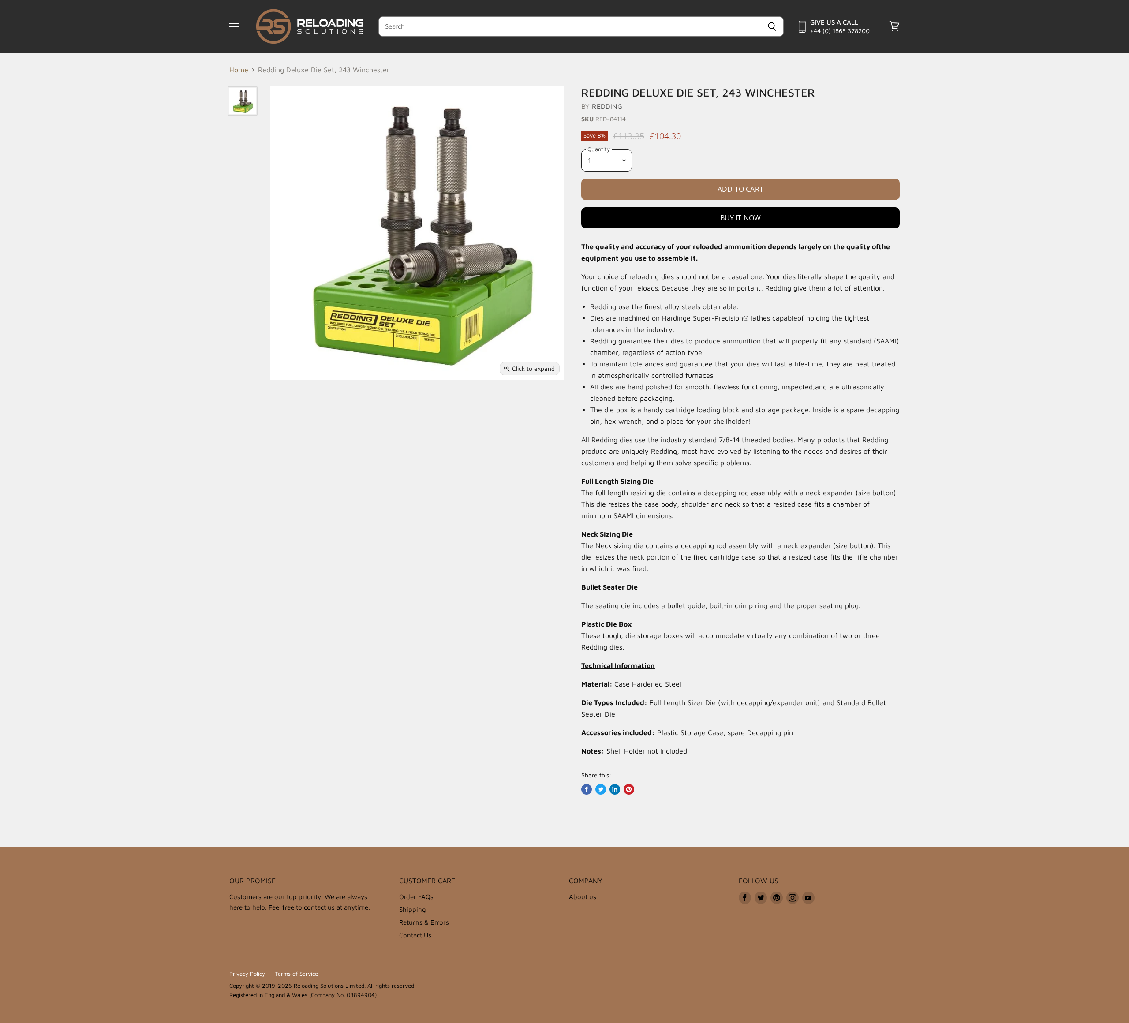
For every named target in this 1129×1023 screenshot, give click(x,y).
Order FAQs (416, 896)
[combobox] (569, 26)
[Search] (772, 26)
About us (582, 896)
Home (238, 70)
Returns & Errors (424, 922)
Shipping (412, 909)
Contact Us (415, 935)
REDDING (607, 106)
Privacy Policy (247, 973)
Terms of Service (296, 973)
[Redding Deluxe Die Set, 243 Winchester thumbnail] (242, 101)
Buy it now (740, 218)
